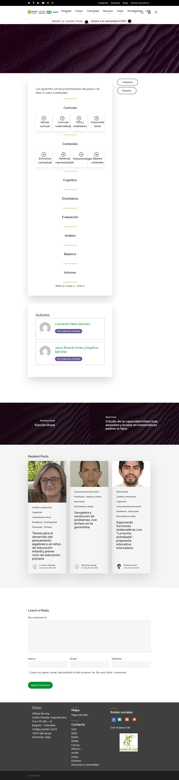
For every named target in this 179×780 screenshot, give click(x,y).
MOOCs (76, 748)
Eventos (76, 760)
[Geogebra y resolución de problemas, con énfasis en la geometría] (89, 517)
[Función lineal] (45, 424)
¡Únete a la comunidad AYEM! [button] (108, 21)
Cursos (75, 745)
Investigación (50, 522)
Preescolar (37, 527)
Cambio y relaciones (42, 507)
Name (32, 658)
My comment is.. (38, 617)
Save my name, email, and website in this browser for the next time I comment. (79, 672)
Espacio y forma (93, 497)
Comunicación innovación (86, 492)
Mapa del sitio (79, 714)
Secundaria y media (95, 69)
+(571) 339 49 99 (41, 733)
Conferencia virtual (41, 517)
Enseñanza (45, 69)
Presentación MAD (74, 69)
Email (74, 658)
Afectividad (122, 492)
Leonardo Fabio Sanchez (44, 65)
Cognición (37, 512)
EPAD (74, 737)
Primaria (48, 527)
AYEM (74, 752)
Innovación (57, 69)
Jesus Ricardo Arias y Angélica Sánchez (79, 65)
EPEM (74, 741)
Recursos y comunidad (85, 764)
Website (117, 658)
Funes (74, 756)
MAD (74, 733)
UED (73, 729)
